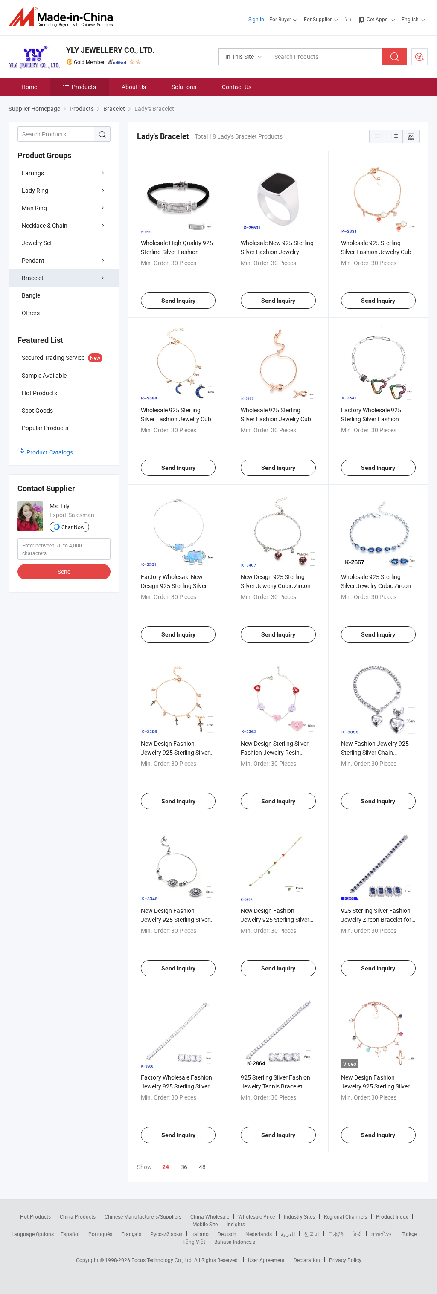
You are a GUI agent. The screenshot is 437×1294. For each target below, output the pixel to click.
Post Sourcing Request (419, 56)
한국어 (311, 1233)
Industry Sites (299, 1216)
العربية (288, 1233)
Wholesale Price (256, 1216)
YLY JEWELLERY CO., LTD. (110, 50)
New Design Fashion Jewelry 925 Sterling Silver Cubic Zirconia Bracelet (375, 1086)
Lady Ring (35, 190)
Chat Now (72, 527)
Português (100, 1233)
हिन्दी (357, 1233)
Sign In (256, 19)
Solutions (184, 87)
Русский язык (166, 1233)
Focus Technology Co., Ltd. (162, 1259)
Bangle (31, 295)
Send (64, 571)
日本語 (336, 1233)
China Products (78, 1216)
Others (31, 313)
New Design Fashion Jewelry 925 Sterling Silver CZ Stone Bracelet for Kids (175, 919)
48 (202, 1167)
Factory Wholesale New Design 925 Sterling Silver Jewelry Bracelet (174, 586)
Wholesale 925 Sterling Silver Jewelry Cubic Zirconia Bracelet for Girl (378, 586)
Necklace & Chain (44, 225)
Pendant (33, 260)
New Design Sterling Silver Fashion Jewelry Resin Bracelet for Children (275, 752)
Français (131, 1233)
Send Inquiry (178, 300)
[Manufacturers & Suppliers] (63, 17)
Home (29, 87)
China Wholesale (209, 1216)
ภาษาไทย (382, 1233)
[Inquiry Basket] (348, 19)
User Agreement (266, 1259)
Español (70, 1233)
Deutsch (227, 1233)
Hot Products (35, 1216)
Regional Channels (345, 1216)
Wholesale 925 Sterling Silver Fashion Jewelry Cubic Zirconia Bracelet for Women (278, 419)
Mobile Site (205, 1224)
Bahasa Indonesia (235, 1241)
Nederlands (258, 1233)
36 (184, 1167)
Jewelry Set (37, 243)
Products (84, 87)
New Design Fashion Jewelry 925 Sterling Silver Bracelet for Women (275, 919)
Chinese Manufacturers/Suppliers (143, 1216)
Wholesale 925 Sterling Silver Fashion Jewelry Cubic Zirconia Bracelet (378, 252)
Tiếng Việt (193, 1241)
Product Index (392, 1216)
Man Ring (34, 208)
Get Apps (377, 19)
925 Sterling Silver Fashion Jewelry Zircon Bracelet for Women (376, 919)
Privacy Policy (345, 1259)
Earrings (33, 173)
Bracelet (33, 278)
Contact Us (236, 87)
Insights (236, 1224)
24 (165, 1167)
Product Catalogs (49, 452)
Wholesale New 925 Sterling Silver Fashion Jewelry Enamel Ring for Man (277, 252)
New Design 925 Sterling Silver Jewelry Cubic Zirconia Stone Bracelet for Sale (278, 586)
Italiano (200, 1233)
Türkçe (409, 1233)
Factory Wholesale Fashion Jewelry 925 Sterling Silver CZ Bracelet (176, 1086)
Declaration (307, 1259)
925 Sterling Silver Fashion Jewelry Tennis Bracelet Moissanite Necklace (275, 1086)
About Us (134, 87)
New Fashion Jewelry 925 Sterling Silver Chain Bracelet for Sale (375, 752)
